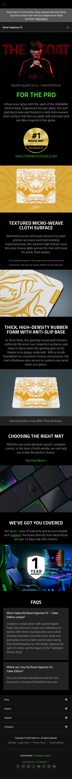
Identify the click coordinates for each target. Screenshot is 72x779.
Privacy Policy (39, 743)
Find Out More (36, 460)
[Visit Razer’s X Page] (33, 766)
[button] (4, 4)
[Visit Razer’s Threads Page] (28, 766)
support (16, 535)
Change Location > (43, 755)
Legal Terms (24, 743)
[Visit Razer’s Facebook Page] (18, 766)
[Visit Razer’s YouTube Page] (38, 766)
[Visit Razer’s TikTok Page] (44, 766)
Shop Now (42, 18)
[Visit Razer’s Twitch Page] (49, 766)
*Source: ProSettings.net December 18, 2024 (36, 156)
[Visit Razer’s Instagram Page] (23, 766)
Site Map (12, 743)
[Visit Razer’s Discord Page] (54, 766)
